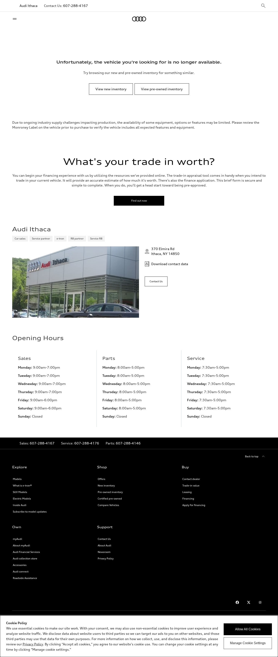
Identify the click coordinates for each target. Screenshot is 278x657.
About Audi (104, 545)
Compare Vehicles (108, 505)
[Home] (139, 19)
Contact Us (104, 538)
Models (17, 479)
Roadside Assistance (25, 578)
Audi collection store (25, 558)
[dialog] (139, 636)
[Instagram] (260, 602)
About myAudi (21, 545)
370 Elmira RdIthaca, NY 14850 (165, 251)
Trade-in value (190, 485)
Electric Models (22, 498)
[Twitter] (248, 602)
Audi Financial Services (26, 551)
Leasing (187, 492)
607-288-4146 (128, 443)
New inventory (106, 485)
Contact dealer (191, 479)
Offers (101, 479)
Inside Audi (19, 505)
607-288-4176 (86, 443)
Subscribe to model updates (30, 511)
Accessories (19, 565)
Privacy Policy (106, 558)
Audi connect (20, 571)
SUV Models (20, 492)
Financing (188, 498)
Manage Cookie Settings (248, 643)
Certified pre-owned (110, 498)
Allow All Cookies (247, 629)
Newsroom (104, 551)
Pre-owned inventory (110, 492)
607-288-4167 (75, 6)
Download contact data (169, 264)
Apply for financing (193, 505)
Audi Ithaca (28, 6)
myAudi (17, 538)
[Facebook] (237, 602)
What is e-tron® (22, 485)
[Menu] (15, 19)
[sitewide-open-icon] (263, 6)
